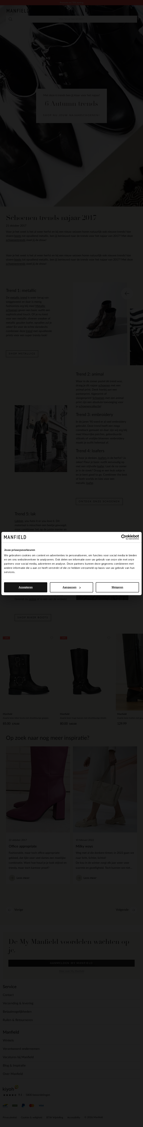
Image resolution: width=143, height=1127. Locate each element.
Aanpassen (69, 587)
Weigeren (117, 587)
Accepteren (26, 587)
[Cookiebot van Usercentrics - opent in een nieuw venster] (123, 537)
